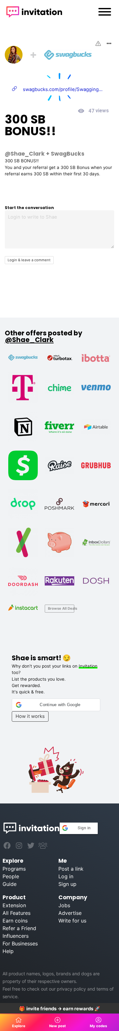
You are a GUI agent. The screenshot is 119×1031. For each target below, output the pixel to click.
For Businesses (20, 943)
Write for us (72, 920)
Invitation (88, 666)
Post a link (70, 869)
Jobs (64, 905)
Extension (14, 905)
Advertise (70, 913)
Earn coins (15, 920)
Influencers (16, 936)
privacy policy (71, 989)
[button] (56, 704)
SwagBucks (67, 154)
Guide (10, 884)
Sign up (67, 884)
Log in (65, 876)
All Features (16, 913)
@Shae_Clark (25, 154)
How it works (30, 716)
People (11, 876)
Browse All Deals (61, 608)
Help (8, 951)
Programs (14, 869)
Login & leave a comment (29, 260)
